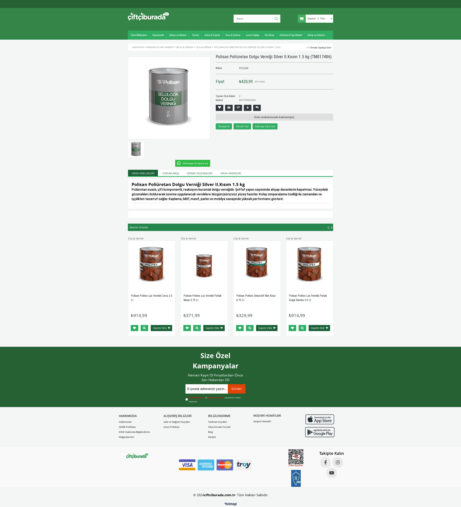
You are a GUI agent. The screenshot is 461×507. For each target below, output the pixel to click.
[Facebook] (325, 462)
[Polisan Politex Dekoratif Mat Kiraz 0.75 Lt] (257, 264)
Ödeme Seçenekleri (199, 173)
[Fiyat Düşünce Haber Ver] (247, 108)
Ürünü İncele (144, 328)
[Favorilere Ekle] (219, 108)
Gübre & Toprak (212, 35)
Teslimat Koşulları (217, 421)
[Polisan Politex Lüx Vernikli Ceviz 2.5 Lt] (151, 264)
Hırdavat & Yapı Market (291, 35)
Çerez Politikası (172, 427)
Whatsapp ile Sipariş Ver (195, 163)
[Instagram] (337, 462)
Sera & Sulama (232, 35)
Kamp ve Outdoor (316, 35)
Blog (210, 432)
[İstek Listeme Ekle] (229, 108)
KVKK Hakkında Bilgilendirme (134, 432)
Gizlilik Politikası (127, 427)
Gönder (236, 389)
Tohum (195, 35)
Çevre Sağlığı (252, 35)
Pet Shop (269, 35)
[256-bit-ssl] (296, 478)
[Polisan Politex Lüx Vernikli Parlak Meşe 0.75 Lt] (204, 264)
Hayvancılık (158, 35)
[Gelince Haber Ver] (257, 108)
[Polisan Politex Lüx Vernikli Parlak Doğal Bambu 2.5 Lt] (309, 264)
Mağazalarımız (126, 437)
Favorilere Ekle (134, 328)
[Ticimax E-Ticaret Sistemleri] (230, 504)
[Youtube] (331, 473)
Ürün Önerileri (230, 173)
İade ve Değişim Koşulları (177, 421)
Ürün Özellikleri (143, 173)
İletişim (212, 437)
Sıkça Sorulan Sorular (219, 427)
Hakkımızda (125, 421)
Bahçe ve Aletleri (177, 35)
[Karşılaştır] (238, 108)
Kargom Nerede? (262, 421)
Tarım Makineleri (139, 35)
